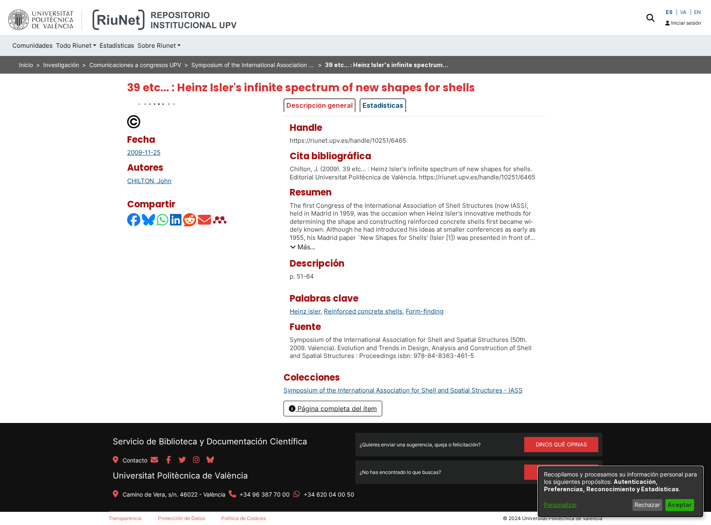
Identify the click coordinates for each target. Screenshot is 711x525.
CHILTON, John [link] (149, 181)
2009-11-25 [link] (143, 152)
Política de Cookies (243, 518)
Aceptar (679, 504)
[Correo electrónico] (205, 219)
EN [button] (697, 12)
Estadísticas (382, 105)
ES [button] (669, 12)
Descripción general (319, 105)
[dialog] (620, 492)
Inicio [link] (26, 64)
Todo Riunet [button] (73, 45)
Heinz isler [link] (305, 311)
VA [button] (683, 12)
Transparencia (125, 518)
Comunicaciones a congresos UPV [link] (135, 64)
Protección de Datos (181, 518)
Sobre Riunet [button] (156, 45)
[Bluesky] (149, 219)
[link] (403, 390)
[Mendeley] (220, 219)
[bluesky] (210, 460)
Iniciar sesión (685, 23)
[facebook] (168, 460)
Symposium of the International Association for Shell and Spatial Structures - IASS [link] (253, 64)
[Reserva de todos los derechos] (134, 121)
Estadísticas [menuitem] (117, 45)
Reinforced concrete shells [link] (363, 311)
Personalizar (560, 504)
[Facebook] (134, 219)
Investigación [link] (61, 64)
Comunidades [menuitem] (32, 45)
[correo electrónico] (154, 460)
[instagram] (196, 460)
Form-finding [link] (425, 311)
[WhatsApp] (163, 219)
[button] (650, 18)
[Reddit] (190, 219)
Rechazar (647, 504)
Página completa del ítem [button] (336, 408)
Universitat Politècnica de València (180, 476)
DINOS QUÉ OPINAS (561, 444)
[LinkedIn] (176, 219)
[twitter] (182, 460)
